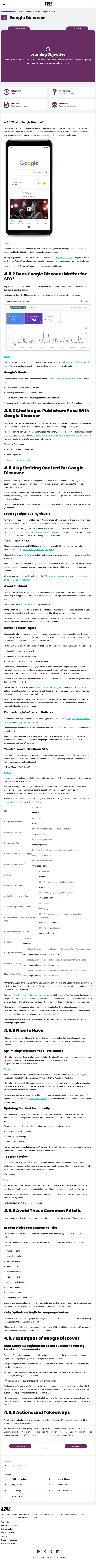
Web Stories (17, 1496)
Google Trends (62, 1485)
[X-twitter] (45, 1552)
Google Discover (19, 1466)
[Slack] (51, 1552)
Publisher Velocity (20, 1479)
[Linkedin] (58, 1552)
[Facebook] (38, 1552)
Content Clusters (64, 1479)
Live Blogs (16, 1491)
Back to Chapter (44, 1448)
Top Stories (17, 1485)
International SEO (64, 1491)
